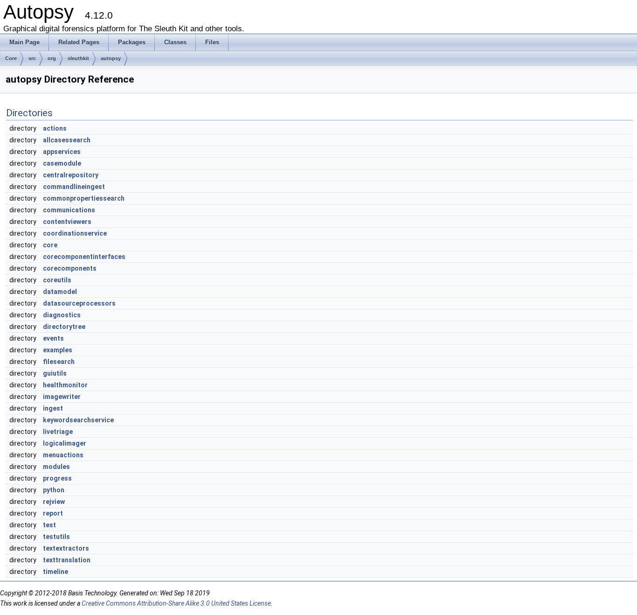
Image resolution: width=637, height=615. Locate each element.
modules (56, 466)
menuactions (63, 455)
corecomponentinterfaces (84, 256)
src (32, 58)
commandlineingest (74, 186)
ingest (53, 408)
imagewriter (62, 396)
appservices (62, 151)
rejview (54, 501)
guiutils (55, 373)
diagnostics (62, 315)
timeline (55, 571)
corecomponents (70, 268)
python (53, 490)
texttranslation (66, 560)
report (53, 513)
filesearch (59, 361)
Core (11, 58)
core (50, 245)
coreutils (57, 280)
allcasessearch (66, 140)
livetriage (58, 431)
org (52, 58)
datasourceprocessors (79, 303)
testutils (56, 536)
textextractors (66, 548)
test (49, 525)
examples (57, 350)
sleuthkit (78, 58)
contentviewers (67, 221)
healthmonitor (65, 385)
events (53, 338)
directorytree (64, 326)
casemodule (62, 163)
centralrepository (70, 175)
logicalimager (64, 443)
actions (55, 128)
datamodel (60, 291)
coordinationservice (75, 233)
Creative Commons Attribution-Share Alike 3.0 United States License (176, 603)
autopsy (111, 58)
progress (57, 478)
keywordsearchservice (78, 420)
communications (69, 210)
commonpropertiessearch (84, 198)
